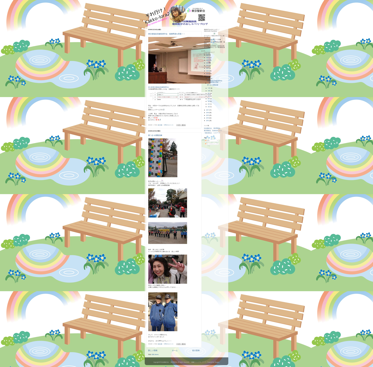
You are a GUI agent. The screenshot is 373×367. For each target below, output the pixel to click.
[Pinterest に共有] (185, 125)
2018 (207, 76)
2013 (207, 120)
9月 (209, 93)
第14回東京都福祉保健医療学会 (158, 87)
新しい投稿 (152, 350)
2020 (207, 71)
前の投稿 (196, 350)
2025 (207, 57)
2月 (209, 106)
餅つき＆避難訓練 (155, 135)
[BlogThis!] (179, 125)
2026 (207, 55)
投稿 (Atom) (155, 354)
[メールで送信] (177, 125)
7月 (209, 96)
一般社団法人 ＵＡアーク (212, 133)
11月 (209, 88)
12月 (209, 78)
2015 (207, 115)
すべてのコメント (212, 144)
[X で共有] (181, 125)
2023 (207, 63)
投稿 (207, 140)
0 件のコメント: (169, 125)
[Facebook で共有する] (183, 125)
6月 (209, 98)
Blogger (217, 362)
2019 (207, 73)
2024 (207, 60)
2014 (207, 118)
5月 (209, 101)
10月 (209, 91)
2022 (207, 65)
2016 (207, 112)
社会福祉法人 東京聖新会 (212, 128)
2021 (207, 68)
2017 (207, 110)
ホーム (175, 350)
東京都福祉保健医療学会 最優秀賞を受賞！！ (166, 34)
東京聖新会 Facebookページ (213, 130)
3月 (209, 104)
